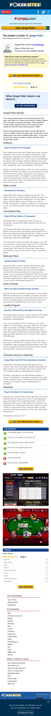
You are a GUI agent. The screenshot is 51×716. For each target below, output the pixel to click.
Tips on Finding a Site (15, 671)
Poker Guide (12, 678)
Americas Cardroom (15, 616)
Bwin (9, 626)
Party (10, 639)
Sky (9, 647)
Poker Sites (11, 695)
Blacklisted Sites (13, 673)
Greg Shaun (39, 45)
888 (9, 613)
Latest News (12, 681)
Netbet (10, 644)
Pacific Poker (12, 636)
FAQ (9, 676)
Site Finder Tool (13, 665)
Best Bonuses (13, 602)
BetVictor (11, 624)
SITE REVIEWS (13, 609)
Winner (10, 655)
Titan (9, 649)
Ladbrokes (11, 634)
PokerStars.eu (13, 642)
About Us (11, 684)
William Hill (11, 652)
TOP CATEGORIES (14, 596)
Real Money (12, 605)
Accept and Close (25, 713)
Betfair (10, 618)
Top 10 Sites (12, 600)
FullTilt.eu (11, 631)
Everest (10, 629)
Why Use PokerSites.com (17, 668)
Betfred (10, 621)
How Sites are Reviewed (16, 663)
